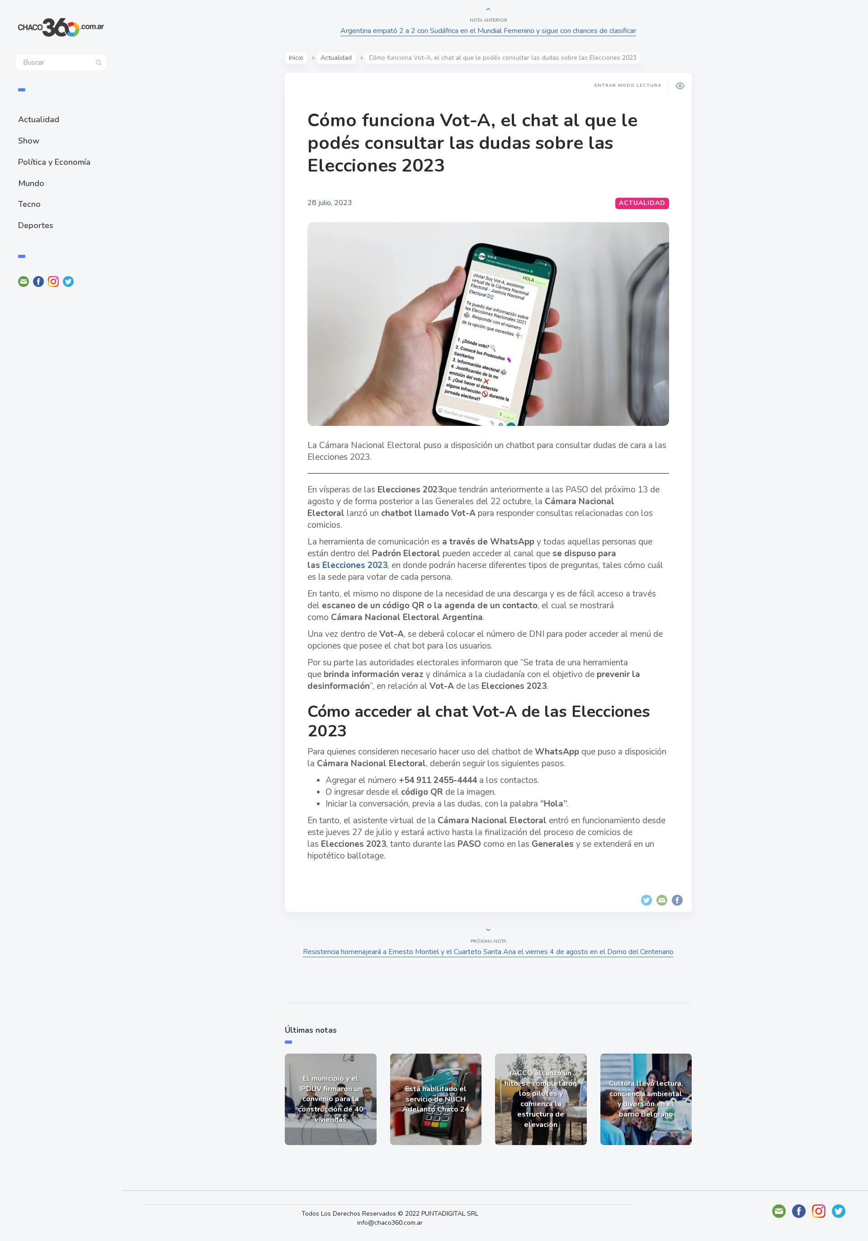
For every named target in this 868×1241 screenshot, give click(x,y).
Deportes (35, 225)
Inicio (296, 57)
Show (28, 140)
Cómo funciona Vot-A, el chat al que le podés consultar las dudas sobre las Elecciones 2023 (472, 143)
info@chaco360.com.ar (390, 1222)
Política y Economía (54, 162)
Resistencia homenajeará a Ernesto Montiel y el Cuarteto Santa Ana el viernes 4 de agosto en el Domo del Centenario (488, 952)
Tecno (29, 204)
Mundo (31, 183)
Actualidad (38, 119)
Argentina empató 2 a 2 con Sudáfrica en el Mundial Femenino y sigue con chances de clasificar (488, 31)
